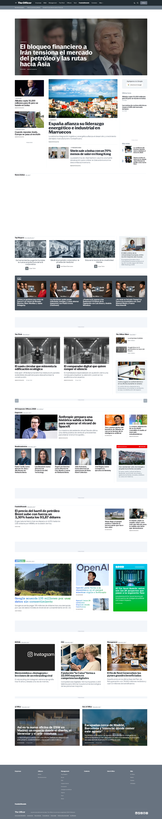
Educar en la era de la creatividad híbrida (99, 261)
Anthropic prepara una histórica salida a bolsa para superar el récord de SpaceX (77, 421)
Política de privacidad (63, 815)
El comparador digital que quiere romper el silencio (85, 367)
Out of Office (111, 771)
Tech (62, 795)
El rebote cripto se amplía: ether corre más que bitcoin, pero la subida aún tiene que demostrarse (138, 524)
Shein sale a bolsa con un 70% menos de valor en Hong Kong (90, 152)
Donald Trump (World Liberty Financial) (53, 7)
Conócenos (30, 815)
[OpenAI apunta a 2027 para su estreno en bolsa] (92, 575)
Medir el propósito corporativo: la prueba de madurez (65, 261)
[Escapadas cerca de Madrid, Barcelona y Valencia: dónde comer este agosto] (114, 727)
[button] (16, 3)
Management (65, 771)
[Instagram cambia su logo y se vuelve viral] (35, 657)
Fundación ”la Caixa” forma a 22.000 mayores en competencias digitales (78, 675)
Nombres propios (19, 7)
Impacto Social (65, 783)
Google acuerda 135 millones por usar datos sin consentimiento (43, 600)
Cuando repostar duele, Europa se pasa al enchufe (27, 133)
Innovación (64, 786)
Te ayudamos (45, 815)
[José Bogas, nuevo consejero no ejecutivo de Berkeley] (103, 456)
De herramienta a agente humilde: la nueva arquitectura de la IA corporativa (30, 262)
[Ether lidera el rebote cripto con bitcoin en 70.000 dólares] (138, 514)
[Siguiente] (145, 401)
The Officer (20, 812)
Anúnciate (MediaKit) (20, 815)
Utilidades (132, 783)
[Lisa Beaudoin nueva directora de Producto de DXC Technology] (43, 456)
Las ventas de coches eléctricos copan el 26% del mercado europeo (134, 107)
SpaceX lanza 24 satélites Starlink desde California (83, 603)
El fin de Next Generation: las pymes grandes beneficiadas (124, 674)
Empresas (18, 98)
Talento (63, 792)
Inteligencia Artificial (66, 789)
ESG (62, 780)
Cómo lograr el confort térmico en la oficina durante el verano (130, 383)
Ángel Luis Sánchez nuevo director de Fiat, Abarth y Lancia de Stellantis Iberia (62, 469)
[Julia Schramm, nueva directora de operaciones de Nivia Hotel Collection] (83, 456)
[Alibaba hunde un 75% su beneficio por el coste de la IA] (114, 420)
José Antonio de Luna (81, 213)
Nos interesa (38, 815)
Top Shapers (64, 774)
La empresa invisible (135, 338)
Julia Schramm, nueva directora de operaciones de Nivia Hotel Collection (83, 469)
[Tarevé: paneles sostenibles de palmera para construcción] (37, 351)
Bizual (62, 777)
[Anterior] (17, 401)
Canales (132, 780)
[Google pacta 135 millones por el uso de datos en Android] (43, 580)
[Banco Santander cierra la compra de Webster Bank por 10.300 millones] (138, 420)
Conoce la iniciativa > (140, 566)
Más (131, 771)
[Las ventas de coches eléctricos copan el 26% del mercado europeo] (29, 119)
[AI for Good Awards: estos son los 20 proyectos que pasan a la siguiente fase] (130, 578)
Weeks (132, 777)
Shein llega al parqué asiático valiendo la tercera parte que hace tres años (114, 524)
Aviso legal (53, 815)
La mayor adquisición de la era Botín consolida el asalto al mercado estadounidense (138, 430)
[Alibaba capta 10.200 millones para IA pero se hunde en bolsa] (29, 88)
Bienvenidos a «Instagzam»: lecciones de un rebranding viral (33, 674)
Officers (40, 771)
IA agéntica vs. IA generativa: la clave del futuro (136, 349)
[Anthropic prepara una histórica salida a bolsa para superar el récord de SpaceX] (36, 427)
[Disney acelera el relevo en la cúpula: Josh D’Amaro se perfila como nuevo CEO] (128, 159)
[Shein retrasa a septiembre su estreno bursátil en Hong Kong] (114, 514)
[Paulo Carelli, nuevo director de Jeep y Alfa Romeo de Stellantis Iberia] (23, 456)
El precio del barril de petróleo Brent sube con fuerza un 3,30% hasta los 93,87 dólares (38, 514)
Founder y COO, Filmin (81, 219)
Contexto (24, 42)
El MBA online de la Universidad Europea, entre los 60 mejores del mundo (132, 255)
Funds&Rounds (20, 129)
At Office (132, 774)
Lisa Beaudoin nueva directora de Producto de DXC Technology (42, 469)
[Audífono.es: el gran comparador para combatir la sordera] (86, 351)
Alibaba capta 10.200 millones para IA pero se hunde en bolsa (26, 103)
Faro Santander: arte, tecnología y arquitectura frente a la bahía (132, 468)
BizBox (39, 774)
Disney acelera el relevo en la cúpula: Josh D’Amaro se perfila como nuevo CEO (139, 161)
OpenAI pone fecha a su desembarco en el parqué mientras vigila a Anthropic (91, 590)
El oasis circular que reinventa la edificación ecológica (36, 367)
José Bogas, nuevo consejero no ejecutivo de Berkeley (103, 468)
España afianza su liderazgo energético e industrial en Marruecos (76, 128)
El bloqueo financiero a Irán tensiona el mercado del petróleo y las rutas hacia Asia (56, 55)
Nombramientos (42, 777)
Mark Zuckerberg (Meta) (33, 7)
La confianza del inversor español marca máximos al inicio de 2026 (139, 150)
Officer (144, 2)
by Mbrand (73, 815)
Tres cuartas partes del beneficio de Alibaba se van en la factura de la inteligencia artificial (114, 430)
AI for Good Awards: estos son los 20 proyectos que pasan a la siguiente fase (130, 590)
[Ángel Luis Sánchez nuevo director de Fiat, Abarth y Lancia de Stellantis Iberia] (63, 456)
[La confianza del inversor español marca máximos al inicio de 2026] (128, 149)
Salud (62, 798)
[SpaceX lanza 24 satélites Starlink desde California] (101, 604)
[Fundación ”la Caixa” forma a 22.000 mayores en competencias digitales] (81, 657)
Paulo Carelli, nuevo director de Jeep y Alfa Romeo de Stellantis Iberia (22, 469)
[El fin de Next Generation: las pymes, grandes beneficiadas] (127, 657)
